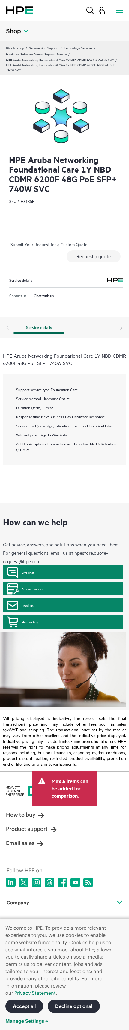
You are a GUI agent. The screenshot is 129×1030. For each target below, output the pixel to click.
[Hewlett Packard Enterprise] (19, 10)
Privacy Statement (35, 993)
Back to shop (15, 47)
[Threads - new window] (49, 882)
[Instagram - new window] (36, 882)
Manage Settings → (26, 1021)
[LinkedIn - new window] (11, 882)
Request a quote (93, 256)
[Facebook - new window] (62, 882)
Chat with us (44, 295)
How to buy (30, 622)
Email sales (20, 843)
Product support (33, 588)
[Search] (90, 10)
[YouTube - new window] (75, 882)
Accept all (24, 1006)
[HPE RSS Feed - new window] (88, 882)
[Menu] (119, 10)
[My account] (101, 10)
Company (18, 903)
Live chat (28, 572)
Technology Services (78, 47)
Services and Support (44, 47)
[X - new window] (23, 882)
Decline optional (73, 1006)
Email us (28, 605)
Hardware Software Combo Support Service (36, 54)
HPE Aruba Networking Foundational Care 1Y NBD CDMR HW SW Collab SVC (60, 60)
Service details (20, 280)
